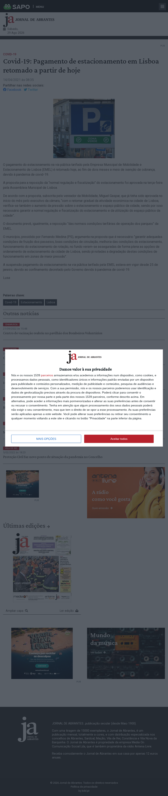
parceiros (47, 375)
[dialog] (84, 398)
